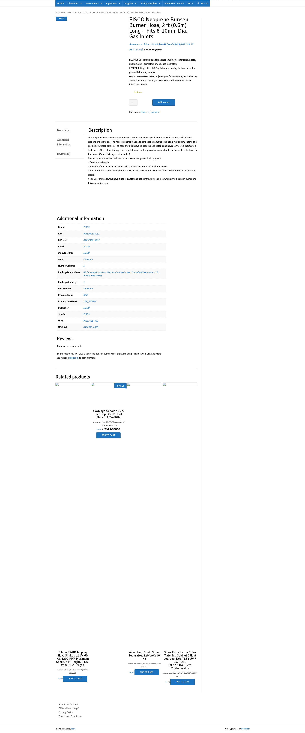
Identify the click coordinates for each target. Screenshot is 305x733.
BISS (85, 295)
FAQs (190, 3)
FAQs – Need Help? (69, 708)
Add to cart (164, 102)
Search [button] (204, 3)
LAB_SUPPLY (89, 301)
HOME (60, 3)
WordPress (245, 729)
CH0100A (88, 259)
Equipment (111, 3)
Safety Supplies (149, 3)
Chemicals (73, 3)
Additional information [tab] (63, 142)
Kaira (73, 729)
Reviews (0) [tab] (63, 153)
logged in (74, 357)
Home (58, 12)
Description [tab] (63, 130)
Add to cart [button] (75, 678)
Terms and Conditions (70, 716)
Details (138, 49)
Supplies (128, 3)
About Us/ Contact (174, 3)
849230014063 (90, 320)
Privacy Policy (66, 712)
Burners (78, 12)
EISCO (86, 227)
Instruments (92, 3)
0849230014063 (91, 233)
